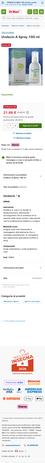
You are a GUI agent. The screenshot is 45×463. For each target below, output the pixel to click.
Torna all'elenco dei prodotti (14, 321)
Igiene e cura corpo (32, 301)
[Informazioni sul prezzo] (27, 112)
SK (23, 456)
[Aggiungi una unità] (15, 125)
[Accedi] (35, 11)
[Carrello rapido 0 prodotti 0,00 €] (41, 11)
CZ (20, 456)
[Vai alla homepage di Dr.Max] (14, 11)
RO (29, 456)
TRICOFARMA (7, 32)
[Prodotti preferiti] (29, 11)
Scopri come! (27, 4)
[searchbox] (22, 18)
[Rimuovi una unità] (5, 125)
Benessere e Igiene (11, 301)
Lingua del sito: (8, 451)
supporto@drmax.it (12, 445)
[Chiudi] (42, 3)
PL (26, 456)
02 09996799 (32, 445)
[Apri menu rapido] (3, 11)
